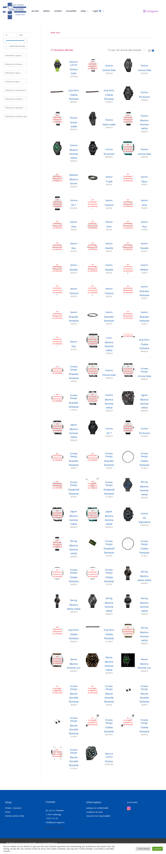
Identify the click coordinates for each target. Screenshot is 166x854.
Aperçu (57, 77)
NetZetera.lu (52, 843)
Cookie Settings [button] (143, 849)
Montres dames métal (14, 816)
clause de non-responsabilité (98, 816)
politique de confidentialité (97, 808)
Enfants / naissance (13, 808)
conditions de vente (94, 812)
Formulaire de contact (55, 828)
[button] (87, 11)
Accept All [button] (157, 849)
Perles (7, 812)
